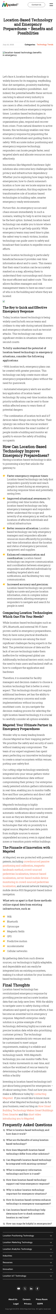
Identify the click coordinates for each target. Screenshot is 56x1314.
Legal (16, 1304)
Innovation (8, 1269)
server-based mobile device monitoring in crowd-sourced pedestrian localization (26, 882)
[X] (24, 1288)
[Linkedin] (31, 1288)
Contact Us (36, 5)
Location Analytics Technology (17, 1249)
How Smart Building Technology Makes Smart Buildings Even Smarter (28, 1110)
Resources (8, 1262)
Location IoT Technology (14, 1276)
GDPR (40, 1304)
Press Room (42, 1299)
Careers (26, 1299)
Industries (7, 1256)
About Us (12, 1299)
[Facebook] (37, 1288)
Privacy (28, 1304)
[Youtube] (18, 1288)
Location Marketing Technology (17, 1242)
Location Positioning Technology (18, 1235)
